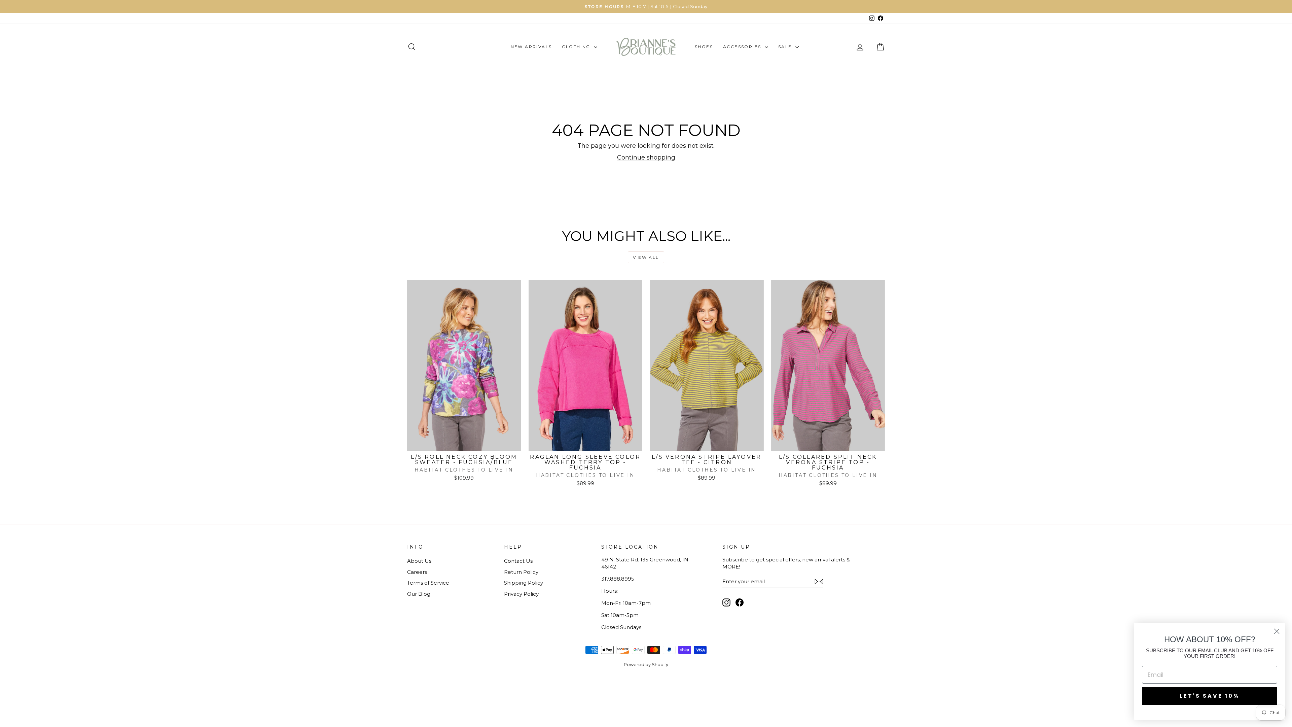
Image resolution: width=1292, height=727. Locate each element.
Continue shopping (646, 157)
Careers (417, 572)
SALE (786, 46)
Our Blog (418, 594)
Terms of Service (428, 583)
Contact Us (518, 561)
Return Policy (521, 572)
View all (646, 257)
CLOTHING (577, 46)
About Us (419, 561)
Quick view (464, 444)
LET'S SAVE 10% (1210, 696)
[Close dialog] (1277, 631)
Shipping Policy (523, 583)
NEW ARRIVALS (531, 46)
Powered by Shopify (646, 664)
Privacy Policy (521, 594)
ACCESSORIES (743, 46)
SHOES (704, 46)
